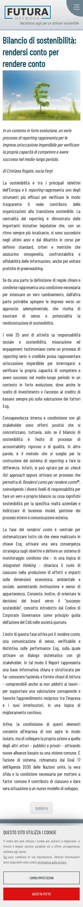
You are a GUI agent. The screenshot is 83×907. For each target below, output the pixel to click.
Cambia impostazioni (41, 878)
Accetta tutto (41, 894)
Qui (5, 857)
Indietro (41, 808)
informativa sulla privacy (52, 862)
